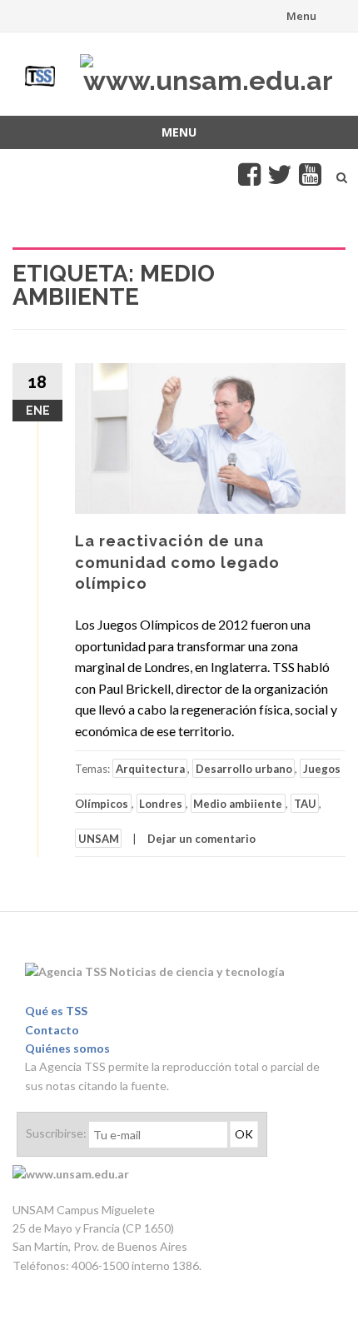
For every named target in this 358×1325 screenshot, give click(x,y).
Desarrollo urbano (244, 768)
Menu (301, 15)
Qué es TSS (56, 1011)
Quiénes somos (67, 1048)
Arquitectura (150, 768)
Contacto (52, 1030)
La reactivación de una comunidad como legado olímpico (177, 561)
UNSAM (98, 838)
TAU (305, 803)
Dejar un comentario (201, 838)
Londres (160, 803)
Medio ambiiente (237, 803)
